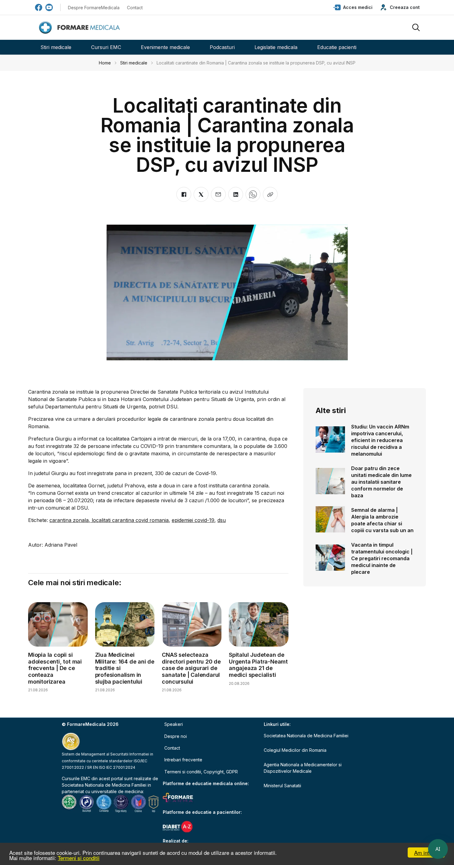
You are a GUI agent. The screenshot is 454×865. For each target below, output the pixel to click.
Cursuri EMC (106, 47)
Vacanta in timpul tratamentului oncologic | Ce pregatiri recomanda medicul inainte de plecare (382, 558)
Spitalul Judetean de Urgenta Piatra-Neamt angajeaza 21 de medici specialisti (258, 665)
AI (437, 849)
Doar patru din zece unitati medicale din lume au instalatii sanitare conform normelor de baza (381, 482)
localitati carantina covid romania (129, 520)
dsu (221, 520)
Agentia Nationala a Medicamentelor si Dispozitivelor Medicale (303, 768)
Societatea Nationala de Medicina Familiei (104, 785)
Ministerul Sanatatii (282, 785)
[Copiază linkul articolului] (270, 194)
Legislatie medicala (275, 47)
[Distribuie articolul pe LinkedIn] (235, 194)
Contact (135, 7)
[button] (352, 7)
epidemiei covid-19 (193, 520)
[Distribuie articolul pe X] (201, 194)
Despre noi (175, 736)
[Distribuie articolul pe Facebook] (183, 194)
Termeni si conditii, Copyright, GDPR (201, 771)
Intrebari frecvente (183, 759)
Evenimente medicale (165, 47)
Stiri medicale (55, 47)
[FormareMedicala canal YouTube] (49, 7)
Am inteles (426, 852)
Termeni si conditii (78, 858)
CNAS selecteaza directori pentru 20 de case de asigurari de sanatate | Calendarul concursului (191, 668)
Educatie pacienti (336, 47)
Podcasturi (222, 47)
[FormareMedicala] (80, 27)
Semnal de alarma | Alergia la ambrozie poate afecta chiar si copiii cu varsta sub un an (382, 520)
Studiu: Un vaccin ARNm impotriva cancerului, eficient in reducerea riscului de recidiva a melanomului (380, 440)
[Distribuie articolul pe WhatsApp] (253, 194)
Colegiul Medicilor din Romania (295, 750)
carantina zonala (69, 520)
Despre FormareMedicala (94, 7)
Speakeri (173, 724)
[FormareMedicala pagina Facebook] (38, 7)
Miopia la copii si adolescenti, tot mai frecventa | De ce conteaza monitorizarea (55, 668)
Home (105, 62)
